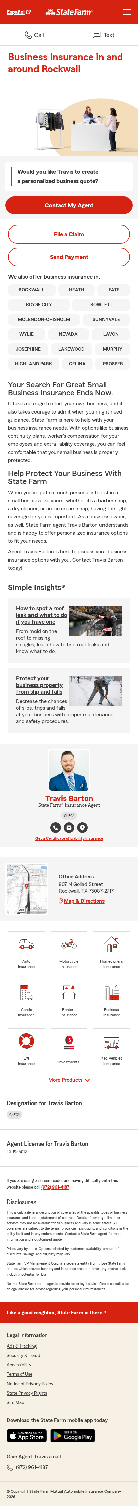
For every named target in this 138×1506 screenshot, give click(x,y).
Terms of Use (19, 1374)
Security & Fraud (23, 1355)
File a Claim (69, 234)
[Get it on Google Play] (72, 1435)
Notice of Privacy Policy (30, 1384)
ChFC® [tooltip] (69, 816)
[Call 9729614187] (55, 827)
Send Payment (69, 257)
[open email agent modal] (69, 828)
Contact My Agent (69, 205)
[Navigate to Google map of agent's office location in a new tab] (82, 827)
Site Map (15, 1402)
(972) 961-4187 (55, 1187)
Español (16, 12)
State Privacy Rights (27, 1393)
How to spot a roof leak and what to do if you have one (41, 615)
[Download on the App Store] (27, 1435)
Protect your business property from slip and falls (39, 685)
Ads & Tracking (22, 1346)
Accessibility (19, 1365)
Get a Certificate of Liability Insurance (69, 838)
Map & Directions (84, 901)
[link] (69, 12)
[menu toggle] (127, 12)
